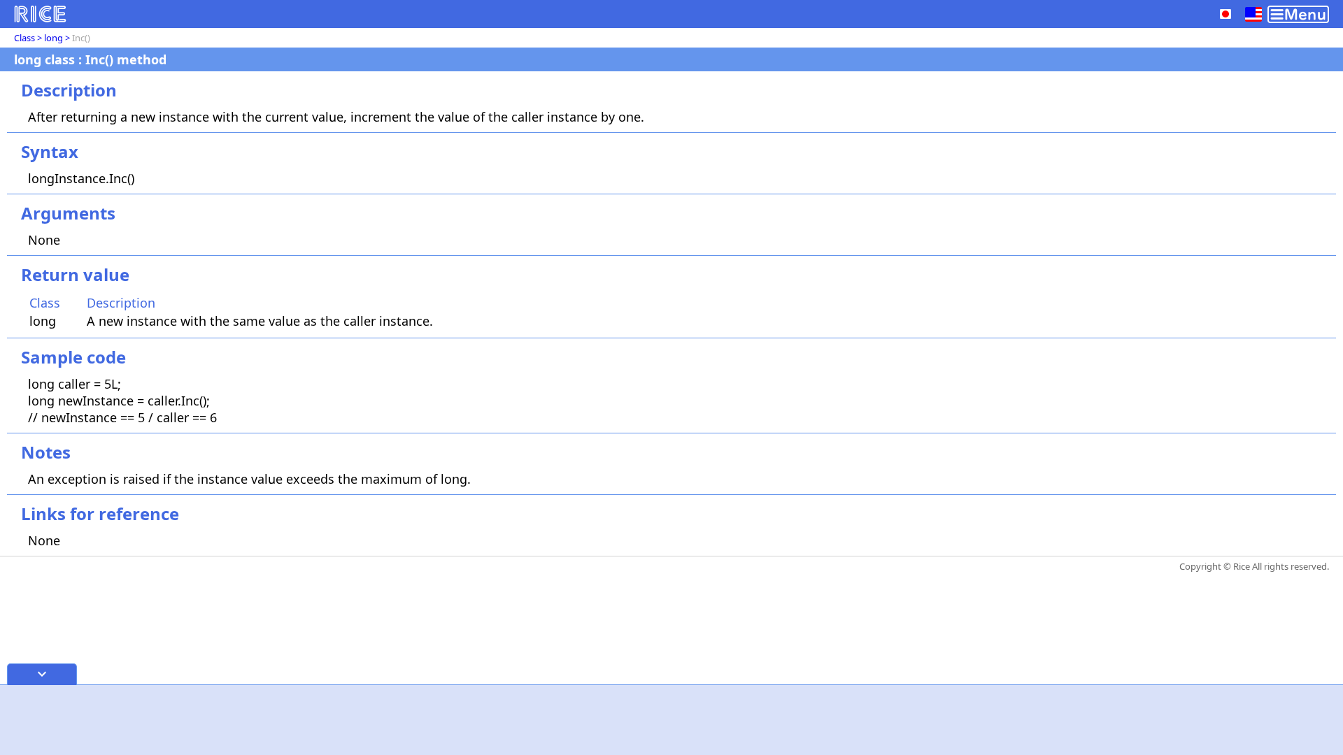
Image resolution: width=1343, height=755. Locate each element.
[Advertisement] (671, 720)
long (53, 37)
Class (24, 37)
